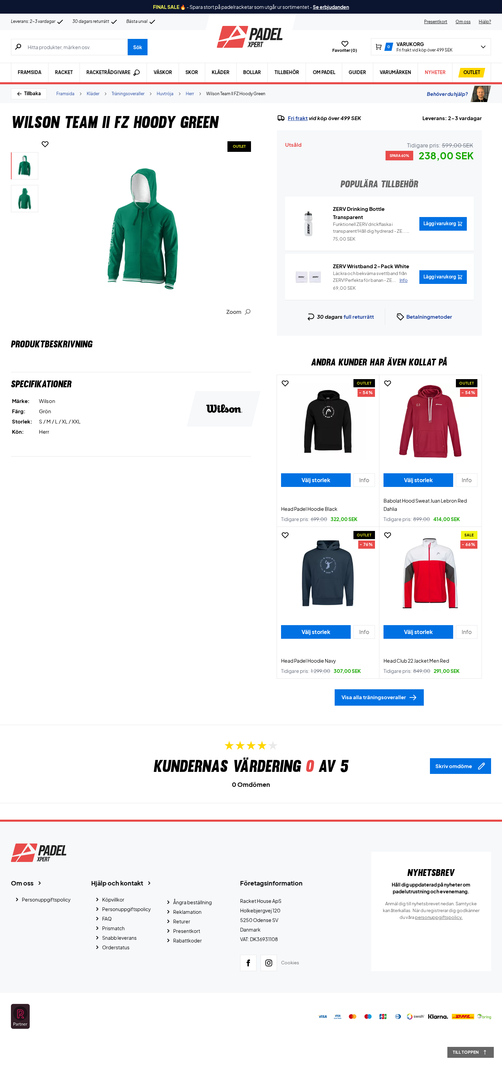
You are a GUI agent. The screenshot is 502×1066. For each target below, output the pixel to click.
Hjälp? (485, 21)
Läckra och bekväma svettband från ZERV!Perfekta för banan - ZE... (370, 277)
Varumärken (395, 72)
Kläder (220, 72)
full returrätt (359, 316)
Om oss (463, 21)
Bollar (252, 72)
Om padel (324, 72)
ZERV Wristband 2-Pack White (371, 266)
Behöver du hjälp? (447, 94)
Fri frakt (298, 118)
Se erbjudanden (331, 7)
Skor (191, 72)
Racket (64, 72)
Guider (357, 72)
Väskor (163, 72)
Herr (190, 93)
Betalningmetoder (429, 316)
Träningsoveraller (128, 93)
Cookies (290, 962)
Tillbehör (287, 72)
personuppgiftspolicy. (439, 917)
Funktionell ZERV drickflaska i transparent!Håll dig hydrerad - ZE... (369, 227)
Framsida (29, 72)
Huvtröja (165, 93)
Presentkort (435, 21)
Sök (137, 47)
